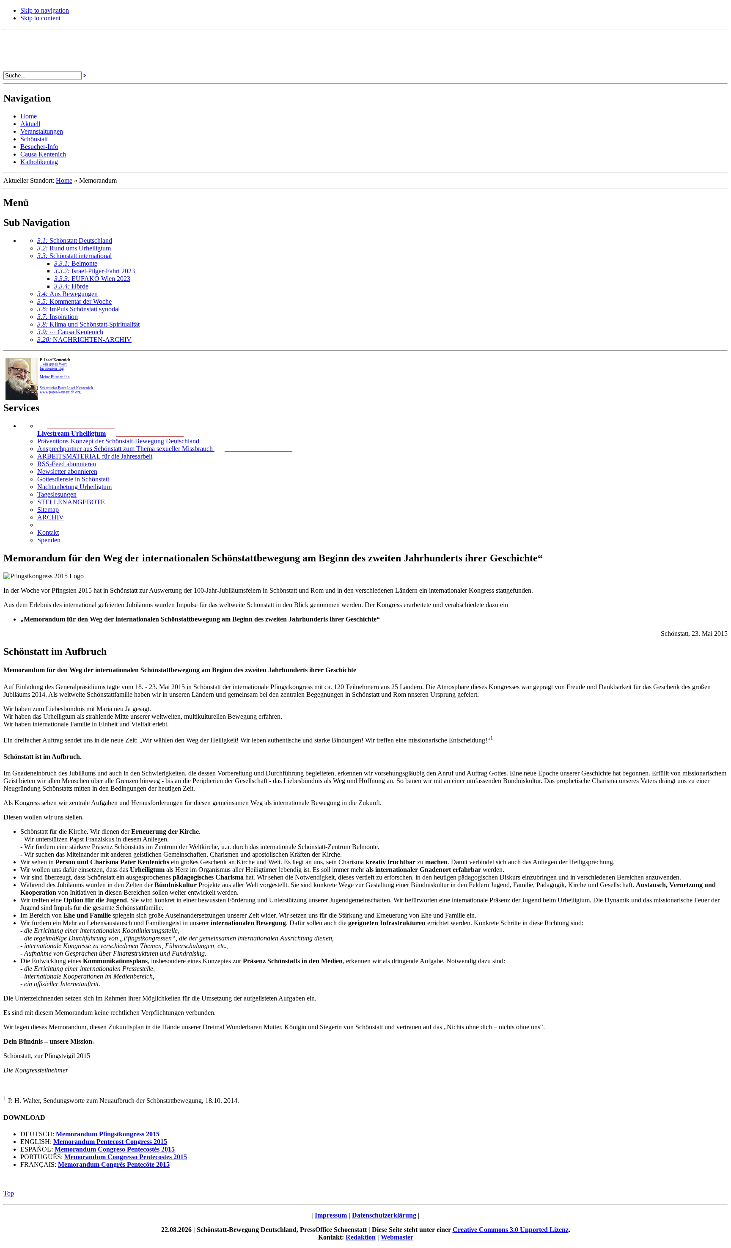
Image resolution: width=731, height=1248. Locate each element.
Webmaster (397, 1237)
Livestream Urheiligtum (71, 433)
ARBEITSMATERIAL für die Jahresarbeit (94, 456)
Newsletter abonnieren (67, 471)
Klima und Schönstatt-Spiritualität (88, 324)
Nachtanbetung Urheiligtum (74, 486)
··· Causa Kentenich (70, 331)
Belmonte (75, 263)
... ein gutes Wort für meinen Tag (53, 366)
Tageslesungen (57, 494)
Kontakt (48, 532)
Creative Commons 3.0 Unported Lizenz (511, 1229)
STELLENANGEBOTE (71, 502)
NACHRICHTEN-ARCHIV (84, 339)
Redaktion (361, 1237)
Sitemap (48, 509)
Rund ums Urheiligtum (74, 248)
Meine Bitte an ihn (55, 377)
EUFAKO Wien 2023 (92, 278)
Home (64, 180)
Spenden (48, 540)
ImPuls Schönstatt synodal (78, 309)
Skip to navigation (44, 10)
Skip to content (40, 18)
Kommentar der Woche (74, 301)
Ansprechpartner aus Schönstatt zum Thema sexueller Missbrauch (125, 448)
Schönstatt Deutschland (74, 240)
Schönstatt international (74, 255)
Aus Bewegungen (67, 293)
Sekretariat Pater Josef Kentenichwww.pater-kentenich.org (66, 390)
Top (8, 1193)
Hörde (71, 286)
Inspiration (57, 316)
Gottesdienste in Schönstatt (73, 479)
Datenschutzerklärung (384, 1215)
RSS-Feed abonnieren (66, 463)
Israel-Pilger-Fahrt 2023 (94, 271)
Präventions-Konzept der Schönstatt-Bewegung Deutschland (118, 441)
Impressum (331, 1215)
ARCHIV (50, 517)
